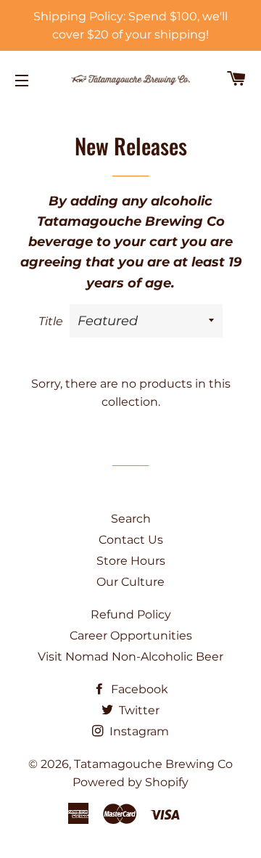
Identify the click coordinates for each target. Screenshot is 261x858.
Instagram (138, 731)
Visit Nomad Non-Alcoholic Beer (130, 656)
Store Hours (130, 561)
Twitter (138, 710)
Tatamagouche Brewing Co (153, 764)
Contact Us (131, 540)
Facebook (138, 689)
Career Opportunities (131, 635)
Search (131, 519)
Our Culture (130, 582)
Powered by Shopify (130, 782)
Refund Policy (131, 614)
